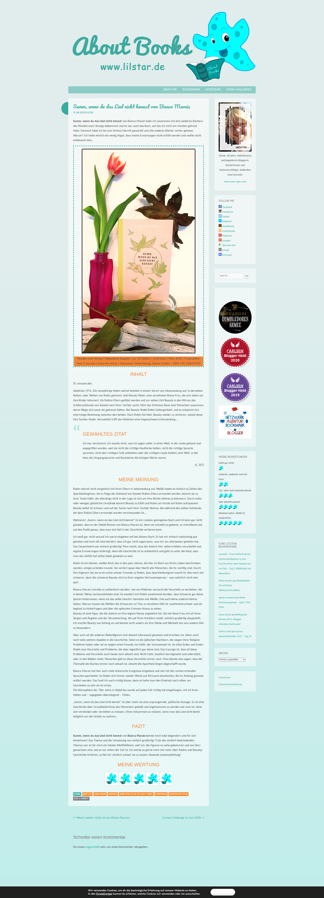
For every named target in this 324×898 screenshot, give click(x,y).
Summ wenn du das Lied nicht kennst (136, 793)
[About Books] (162, 83)
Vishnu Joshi (225, 631)
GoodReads (228, 226)
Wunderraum (161, 793)
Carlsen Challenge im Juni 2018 (183, 817)
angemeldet (92, 847)
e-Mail (225, 250)
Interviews (213, 89)
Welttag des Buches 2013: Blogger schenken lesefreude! (233, 619)
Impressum (224, 677)
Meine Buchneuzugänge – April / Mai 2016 (234, 602)
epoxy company (227, 597)
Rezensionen (191, 89)
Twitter (226, 216)
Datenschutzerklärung (230, 684)
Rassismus (112, 793)
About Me (170, 89)
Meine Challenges (238, 89)
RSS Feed (227, 255)
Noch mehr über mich (235, 181)
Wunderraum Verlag (178, 793)
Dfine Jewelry (226, 580)
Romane (77, 793)
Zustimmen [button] (223, 892)
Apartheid (87, 793)
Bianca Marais (100, 793)
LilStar (90, 112)
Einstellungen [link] (104, 894)
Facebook (227, 207)
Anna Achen (225, 614)
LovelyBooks (228, 231)
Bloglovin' (227, 221)
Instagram (227, 212)
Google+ (226, 240)
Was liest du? (229, 245)
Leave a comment (81, 798)
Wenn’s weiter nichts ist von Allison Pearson (101, 817)
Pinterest (227, 236)
